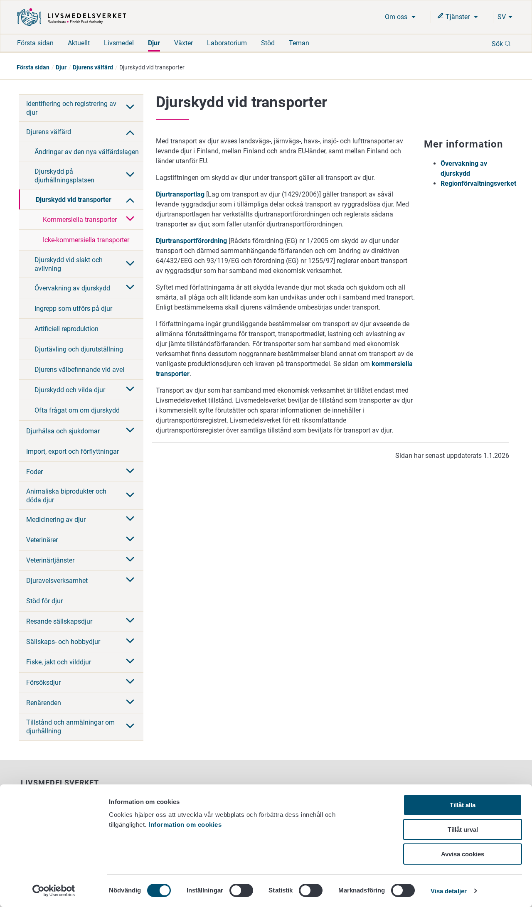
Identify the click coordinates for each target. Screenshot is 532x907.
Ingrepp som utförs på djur (73, 308)
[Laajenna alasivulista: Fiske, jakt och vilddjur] (130, 662)
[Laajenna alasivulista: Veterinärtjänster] (130, 560)
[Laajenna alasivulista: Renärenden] (130, 702)
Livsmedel (119, 43)
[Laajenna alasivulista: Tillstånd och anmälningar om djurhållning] (130, 727)
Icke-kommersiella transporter (86, 240)
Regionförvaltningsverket (478, 183)
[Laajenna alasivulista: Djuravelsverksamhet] (130, 580)
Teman (299, 43)
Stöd (268, 43)
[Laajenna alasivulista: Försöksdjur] (130, 682)
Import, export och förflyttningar (72, 451)
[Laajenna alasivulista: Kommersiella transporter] (130, 219)
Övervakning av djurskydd (72, 288)
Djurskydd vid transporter (73, 200)
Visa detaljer (449, 891)
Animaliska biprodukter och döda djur (66, 495)
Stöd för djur (44, 601)
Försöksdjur (43, 682)
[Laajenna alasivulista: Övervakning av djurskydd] (130, 288)
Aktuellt (79, 43)
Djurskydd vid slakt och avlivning (68, 264)
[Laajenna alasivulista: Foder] (130, 471)
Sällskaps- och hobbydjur (63, 642)
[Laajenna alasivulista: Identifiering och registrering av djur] (130, 108)
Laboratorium (227, 43)
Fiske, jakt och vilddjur (58, 662)
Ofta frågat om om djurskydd (77, 410)
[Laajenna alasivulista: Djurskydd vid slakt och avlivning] (130, 264)
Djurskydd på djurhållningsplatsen (64, 175)
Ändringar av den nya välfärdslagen (86, 152)
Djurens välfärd (93, 67)
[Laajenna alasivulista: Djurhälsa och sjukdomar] (130, 431)
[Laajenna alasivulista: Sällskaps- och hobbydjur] (130, 641)
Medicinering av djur (56, 520)
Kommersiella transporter (80, 220)
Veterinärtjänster (50, 560)
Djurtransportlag (180, 194)
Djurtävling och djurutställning (78, 349)
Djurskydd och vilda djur (69, 390)
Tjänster (457, 17)
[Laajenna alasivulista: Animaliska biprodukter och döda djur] (130, 496)
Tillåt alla (462, 805)
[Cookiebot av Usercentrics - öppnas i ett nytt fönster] (53, 891)
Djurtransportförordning (192, 241)
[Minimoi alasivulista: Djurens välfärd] (130, 132)
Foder (34, 472)
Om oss (397, 17)
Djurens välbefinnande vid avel (79, 370)
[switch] (241, 890)
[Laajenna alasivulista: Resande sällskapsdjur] (130, 621)
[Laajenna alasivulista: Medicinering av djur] (130, 519)
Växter (183, 43)
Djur (154, 43)
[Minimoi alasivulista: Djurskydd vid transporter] (130, 199)
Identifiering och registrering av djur (71, 108)
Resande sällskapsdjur (59, 621)
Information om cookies (185, 824)
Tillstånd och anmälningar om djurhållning (70, 726)
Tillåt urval (463, 829)
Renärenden (43, 703)
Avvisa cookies (462, 854)
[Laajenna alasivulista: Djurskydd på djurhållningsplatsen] (130, 175)
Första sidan (35, 43)
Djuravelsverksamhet (57, 581)
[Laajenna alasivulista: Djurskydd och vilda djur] (130, 390)
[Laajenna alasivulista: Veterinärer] (130, 540)
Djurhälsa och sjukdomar (63, 431)
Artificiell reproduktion (66, 329)
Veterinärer (42, 540)
